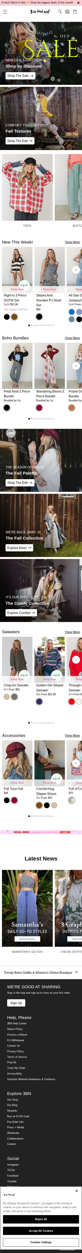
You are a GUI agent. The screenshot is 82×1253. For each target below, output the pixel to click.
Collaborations (15, 1138)
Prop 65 (11, 1062)
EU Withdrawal (15, 1040)
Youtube (12, 1181)
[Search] (60, 11)
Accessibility (14, 1073)
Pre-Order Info (15, 1122)
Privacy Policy (15, 1051)
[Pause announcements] (78, 3)
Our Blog (12, 1105)
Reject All (41, 1219)
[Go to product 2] (31, 325)
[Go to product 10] (50, 325)
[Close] (76, 1190)
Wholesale (13, 1133)
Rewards (12, 1110)
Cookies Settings (41, 1242)
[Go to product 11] (53, 325)
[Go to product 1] (29, 325)
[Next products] (76, 270)
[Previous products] (6, 270)
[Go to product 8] (46, 325)
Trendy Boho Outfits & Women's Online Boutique (38, 972)
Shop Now (17, 289)
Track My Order (16, 1068)
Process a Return (17, 1034)
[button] (3, 12)
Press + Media (15, 1127)
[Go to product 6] (41, 325)
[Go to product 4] (36, 325)
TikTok (11, 1170)
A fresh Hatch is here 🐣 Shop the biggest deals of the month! (37, 2)
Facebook (13, 1175)
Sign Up (16, 1003)
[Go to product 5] (38, 325)
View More (72, 242)
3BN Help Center (16, 1023)
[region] (41, 1218)
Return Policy (15, 1029)
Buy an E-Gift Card (18, 1116)
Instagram (13, 1164)
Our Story (12, 1099)
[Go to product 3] (34, 325)
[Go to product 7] (43, 325)
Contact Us (13, 1045)
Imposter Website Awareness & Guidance (31, 1079)
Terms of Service (17, 1057)
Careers (11, 1144)
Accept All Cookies (41, 1230)
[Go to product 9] (48, 325)
